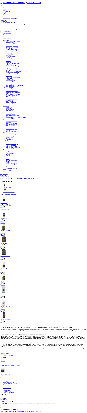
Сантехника (5, 140)
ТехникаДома (53, 403)
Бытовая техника (6, 40)
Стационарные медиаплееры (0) (13, 94)
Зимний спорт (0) (9, 152)
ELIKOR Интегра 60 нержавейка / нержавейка (11, 365)
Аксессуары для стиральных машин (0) (14, 85)
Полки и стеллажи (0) (10, 164)
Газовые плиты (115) (7, 187)
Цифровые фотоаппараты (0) (12, 102)
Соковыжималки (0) (10, 59)
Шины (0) (8, 138)
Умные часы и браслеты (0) (11, 131)
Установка (5, 36)
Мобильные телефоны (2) (11, 121)
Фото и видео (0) (9, 101)
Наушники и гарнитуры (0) (11, 129)
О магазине (5, 381)
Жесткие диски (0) (10, 111)
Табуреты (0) (8, 162)
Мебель (4, 156)
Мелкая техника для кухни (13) (12, 49)
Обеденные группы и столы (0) (12, 167)
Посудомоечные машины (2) (12, 47)
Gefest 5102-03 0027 (5, 218)
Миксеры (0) (8, 57)
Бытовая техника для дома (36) (12, 66)
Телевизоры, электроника (8, 87)
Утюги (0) (8, 70)
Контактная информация (8, 382)
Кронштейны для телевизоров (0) (13, 92)
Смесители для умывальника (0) (13, 147)
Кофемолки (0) (9, 64)
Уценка (4, 169)
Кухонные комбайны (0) (11, 56)
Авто (4, 132)
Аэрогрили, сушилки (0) (11, 65)
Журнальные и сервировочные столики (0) (15, 166)
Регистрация (14, 18)
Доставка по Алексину (5, 22)
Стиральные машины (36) (11, 68)
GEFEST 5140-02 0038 (5, 319)
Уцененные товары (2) (10, 170)
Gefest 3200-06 (4, 203)
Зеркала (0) (8, 159)
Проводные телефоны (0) (11, 123)
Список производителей (8, 392)
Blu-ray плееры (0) (10, 97)
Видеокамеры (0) (9, 103)
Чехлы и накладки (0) (10, 125)
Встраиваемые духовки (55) (12, 46)
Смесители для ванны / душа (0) (13, 144)
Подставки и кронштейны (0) (12, 91)
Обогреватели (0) (9, 81)
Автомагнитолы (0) (10, 133)
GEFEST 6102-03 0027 (5, 281)
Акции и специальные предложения (8, 194)
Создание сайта (4, 401)
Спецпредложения (7, 38)
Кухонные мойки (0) (10, 148)
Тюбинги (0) (8, 154)
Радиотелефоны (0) (10, 122)
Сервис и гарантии (7, 34)
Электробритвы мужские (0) (12, 73)
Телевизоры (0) (9, 88)
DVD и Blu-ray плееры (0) (11, 95)
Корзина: (2, 20)
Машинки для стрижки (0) (11, 74)
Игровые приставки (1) (11, 109)
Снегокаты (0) (9, 155)
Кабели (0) (8, 130)
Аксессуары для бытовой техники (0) (14, 84)
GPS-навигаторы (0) (10, 136)
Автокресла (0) (9, 151)
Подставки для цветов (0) (11, 163)
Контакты (13, 22)
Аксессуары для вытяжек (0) (12, 86)
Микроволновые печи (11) (11, 50)
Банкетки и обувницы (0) (11, 160)
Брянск (4, 14)
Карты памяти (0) (9, 110)
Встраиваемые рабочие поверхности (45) (14, 44)
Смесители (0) (9, 141)
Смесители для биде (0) (11, 142)
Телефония (5, 119)
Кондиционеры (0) (10, 78)
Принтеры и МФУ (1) (10, 118)
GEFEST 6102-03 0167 (5, 268)
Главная (7, 178)
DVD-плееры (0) (9, 96)
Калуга (4, 9)
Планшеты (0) (9, 107)
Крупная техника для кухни (24, 178)
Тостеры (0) (8, 61)
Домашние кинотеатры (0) (11, 99)
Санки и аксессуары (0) (11, 153)
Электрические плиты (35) (9, 192)
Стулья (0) (8, 161)
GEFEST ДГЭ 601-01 (5, 374)
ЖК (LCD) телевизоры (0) (11, 89)
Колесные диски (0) (10, 139)
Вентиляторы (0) (9, 79)
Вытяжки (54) (9, 48)
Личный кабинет (6, 18)
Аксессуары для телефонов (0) (12, 124)
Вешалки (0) (8, 157)
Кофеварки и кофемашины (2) (12, 63)
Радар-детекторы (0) (10, 137)
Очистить (11, 355)
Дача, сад (5, 171)
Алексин (2, 5)
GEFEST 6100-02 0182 (5, 306)
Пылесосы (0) (9, 69)
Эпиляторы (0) (9, 76)
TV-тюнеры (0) (9, 93)
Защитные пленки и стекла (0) (12, 126)
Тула (4, 13)
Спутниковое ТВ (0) (10, 100)
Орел (4, 15)
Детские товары (6, 149)
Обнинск (5, 10)
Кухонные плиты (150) (10, 43)
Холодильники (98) (10, 42)
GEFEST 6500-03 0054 (5, 243)
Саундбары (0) (9, 104)
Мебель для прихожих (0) (11, 168)
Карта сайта (5, 384)
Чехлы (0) (8, 116)
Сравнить (5, 355)
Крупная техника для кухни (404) (13, 41)
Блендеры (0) (8, 55)
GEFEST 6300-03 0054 (5, 230)
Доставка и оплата (7, 33)
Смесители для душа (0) (11, 145)
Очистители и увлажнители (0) (12, 83)
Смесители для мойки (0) (11, 146)
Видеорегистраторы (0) (11, 134)
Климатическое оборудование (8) (13, 77)
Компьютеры (6, 106)
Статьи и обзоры (6, 390)
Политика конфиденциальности (10, 383)
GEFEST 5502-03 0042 (5, 293)
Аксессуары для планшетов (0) (12, 115)
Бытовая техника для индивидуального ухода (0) (16, 71)
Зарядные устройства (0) (11, 127)
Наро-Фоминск (6, 11)
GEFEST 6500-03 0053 (5, 256)
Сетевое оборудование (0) (11, 112)
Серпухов (5, 12)
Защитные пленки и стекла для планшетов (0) (16, 117)
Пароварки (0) (9, 53)
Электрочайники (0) (10, 54)
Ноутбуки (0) (8, 108)
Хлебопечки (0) (9, 62)
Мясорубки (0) (9, 58)
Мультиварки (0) (9, 51)
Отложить (3, 223)
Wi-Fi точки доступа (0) (11, 114)
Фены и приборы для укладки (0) (13, 72)
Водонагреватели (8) (10, 80)
